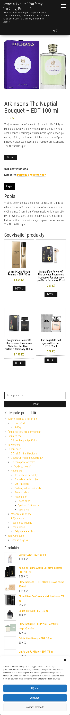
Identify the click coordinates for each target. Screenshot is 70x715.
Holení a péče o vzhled (23, 462)
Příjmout (35, 688)
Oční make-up (21, 483)
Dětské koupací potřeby (24, 440)
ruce (37, 133)
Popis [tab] (9, 186)
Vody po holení (22, 466)
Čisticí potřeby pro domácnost (24, 431)
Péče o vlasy (18, 527)
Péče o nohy (17, 518)
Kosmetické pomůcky (26, 475)
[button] (65, 660)
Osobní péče (14, 449)
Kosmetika (16, 470)
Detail (11, 157)
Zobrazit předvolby (35, 707)
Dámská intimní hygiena (24, 453)
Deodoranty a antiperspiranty (27, 457)
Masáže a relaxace (21, 514)
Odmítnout (35, 697)
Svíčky (17, 427)
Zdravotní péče (16, 535)
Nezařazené (14, 444)
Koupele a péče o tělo (26, 479)
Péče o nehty (21, 492)
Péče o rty (23, 509)
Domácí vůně (18, 423)
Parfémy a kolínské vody (31, 174)
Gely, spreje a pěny (24, 531)
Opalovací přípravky (28, 505)
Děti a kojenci (15, 436)
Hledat (35, 404)
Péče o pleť (20, 496)
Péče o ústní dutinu (21, 522)
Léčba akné (24, 501)
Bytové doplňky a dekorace (22, 418)
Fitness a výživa (20, 540)
